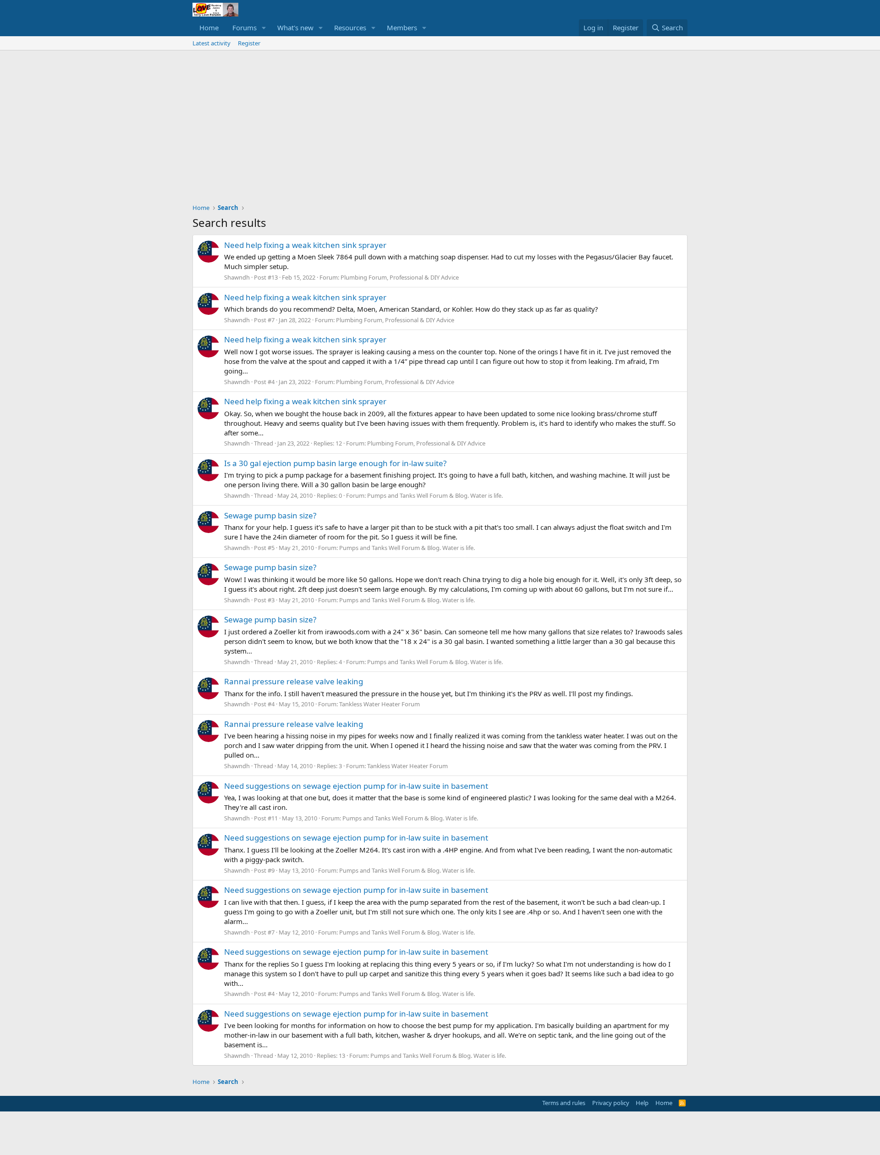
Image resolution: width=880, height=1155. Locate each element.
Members (402, 27)
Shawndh (237, 277)
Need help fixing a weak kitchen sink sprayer (305, 245)
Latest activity (211, 43)
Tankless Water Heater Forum (379, 704)
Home (209, 27)
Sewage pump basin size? (270, 515)
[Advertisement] (440, 119)
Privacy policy (610, 1103)
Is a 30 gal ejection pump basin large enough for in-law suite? (335, 463)
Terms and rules (563, 1103)
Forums (244, 27)
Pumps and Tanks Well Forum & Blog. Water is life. (435, 495)
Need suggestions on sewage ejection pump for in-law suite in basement (356, 786)
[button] (264, 27)
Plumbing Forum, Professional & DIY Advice (400, 277)
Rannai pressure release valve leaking (293, 681)
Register (249, 43)
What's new (295, 27)
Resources (350, 27)
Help (642, 1103)
